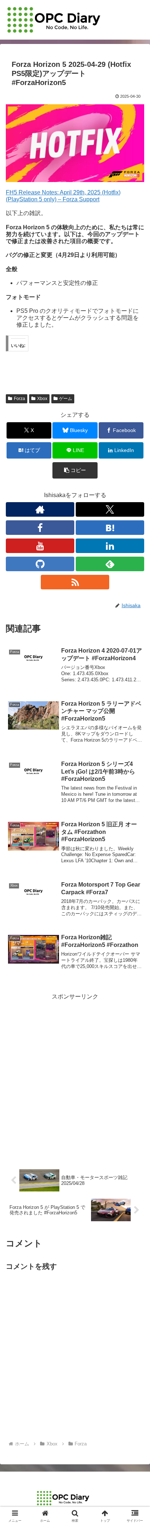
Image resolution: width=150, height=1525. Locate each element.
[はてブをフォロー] (110, 527)
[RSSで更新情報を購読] (75, 582)
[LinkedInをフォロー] (110, 545)
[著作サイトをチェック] (40, 509)
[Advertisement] (75, 1077)
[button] (75, 470)
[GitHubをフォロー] (40, 564)
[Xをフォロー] (110, 509)
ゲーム (65, 398)
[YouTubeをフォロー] (40, 545)
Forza (19, 398)
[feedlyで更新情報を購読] (110, 564)
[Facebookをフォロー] (40, 527)
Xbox (42, 398)
